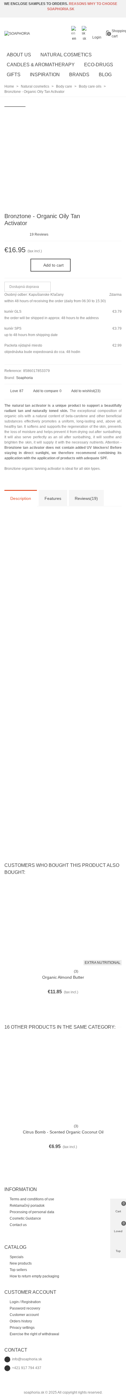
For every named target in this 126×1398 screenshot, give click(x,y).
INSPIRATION (45, 74)
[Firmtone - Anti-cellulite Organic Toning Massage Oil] (107, 217)
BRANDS (79, 74)
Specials (16, 1257)
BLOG (105, 74)
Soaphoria (24, 378)
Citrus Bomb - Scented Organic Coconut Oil (63, 1132)
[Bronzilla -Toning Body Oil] (117, 217)
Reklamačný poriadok (27, 1206)
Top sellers (18, 1270)
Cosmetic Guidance (25, 1218)
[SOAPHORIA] (36, 33)
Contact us (18, 1225)
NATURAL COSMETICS (66, 54)
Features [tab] (53, 498)
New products (21, 1263)
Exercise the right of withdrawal (34, 1334)
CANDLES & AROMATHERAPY (41, 64)
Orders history (21, 1321)
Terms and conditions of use (32, 1199)
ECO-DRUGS (98, 64)
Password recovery (25, 1308)
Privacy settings (22, 1328)
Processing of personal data (32, 1212)
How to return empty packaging (34, 1276)
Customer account (24, 1315)
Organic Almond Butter (63, 977)
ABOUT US (19, 54)
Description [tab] (20, 498)
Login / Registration (25, 1302)
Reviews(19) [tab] (86, 498)
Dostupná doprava (24, 286)
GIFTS (14, 74)
